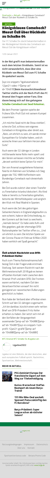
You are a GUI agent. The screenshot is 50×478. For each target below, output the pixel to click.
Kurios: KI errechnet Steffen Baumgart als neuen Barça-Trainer (29, 387)
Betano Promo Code (37, 455)
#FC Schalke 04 (20, 338)
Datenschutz (42, 444)
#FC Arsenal (7, 338)
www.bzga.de (39, 465)
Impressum (29, 444)
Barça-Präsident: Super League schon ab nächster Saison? (28, 412)
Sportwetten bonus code (15, 455)
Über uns (21, 447)
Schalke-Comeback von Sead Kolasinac (23, 104)
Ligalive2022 (19, 345)
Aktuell (17, 15)
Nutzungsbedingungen (12, 444)
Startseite (6, 15)
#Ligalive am (33, 338)
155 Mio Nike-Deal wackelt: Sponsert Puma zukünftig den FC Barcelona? (30, 400)
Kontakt (31, 447)
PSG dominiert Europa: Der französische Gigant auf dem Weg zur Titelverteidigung (29, 375)
